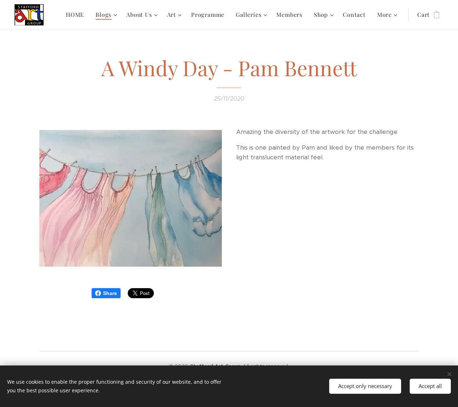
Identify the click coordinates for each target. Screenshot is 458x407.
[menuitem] (77, 15)
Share (110, 293)
